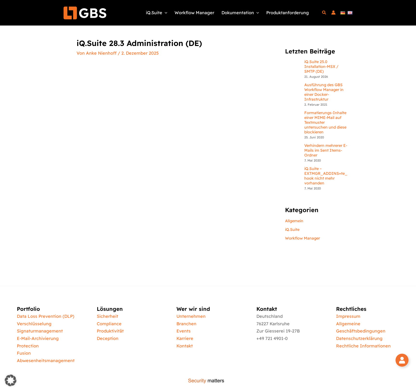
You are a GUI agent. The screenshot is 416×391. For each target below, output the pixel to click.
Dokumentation (237, 12)
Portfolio (28, 309)
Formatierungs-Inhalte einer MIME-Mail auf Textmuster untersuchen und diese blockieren (325, 122)
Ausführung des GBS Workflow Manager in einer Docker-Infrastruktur (324, 92)
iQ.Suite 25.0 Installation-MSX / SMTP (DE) (321, 66)
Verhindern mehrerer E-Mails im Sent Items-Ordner (325, 150)
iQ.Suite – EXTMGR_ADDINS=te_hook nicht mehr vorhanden (325, 175)
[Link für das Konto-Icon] (333, 13)
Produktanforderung (287, 12)
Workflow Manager (194, 12)
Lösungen (110, 309)
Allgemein (294, 220)
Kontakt (266, 309)
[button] (164, 13)
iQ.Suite (154, 12)
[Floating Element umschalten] (402, 360)
